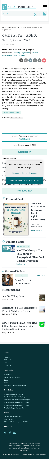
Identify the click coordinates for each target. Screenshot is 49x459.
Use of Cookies (35, 446)
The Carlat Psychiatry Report (13, 394)
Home (4, 27)
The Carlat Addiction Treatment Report (17, 400)
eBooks (6, 383)
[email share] (35, 60)
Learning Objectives (21, 52)
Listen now (39, 275)
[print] (39, 60)
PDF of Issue (19, 55)
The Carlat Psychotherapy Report (15, 408)
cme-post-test (16, 118)
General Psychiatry (14, 27)
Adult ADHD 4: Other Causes (23, 282)
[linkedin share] (30, 60)
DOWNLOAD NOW (24, 191)
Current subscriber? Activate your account (24, 180)
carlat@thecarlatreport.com (13, 416)
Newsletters (8, 374)
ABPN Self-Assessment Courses (15, 385)
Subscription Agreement (21, 446)
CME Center (8, 360)
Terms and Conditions (27, 443)
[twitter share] (21, 60)
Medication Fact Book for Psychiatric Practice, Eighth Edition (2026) (38, 211)
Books (6, 380)
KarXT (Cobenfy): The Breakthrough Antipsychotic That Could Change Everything (31, 255)
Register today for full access (24, 173)
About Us (7, 357)
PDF (44, 60)
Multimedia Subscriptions (12, 377)
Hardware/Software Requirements (23, 448)
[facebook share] (26, 60)
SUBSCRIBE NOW (24, 152)
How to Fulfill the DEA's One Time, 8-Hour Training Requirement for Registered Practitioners (19, 326)
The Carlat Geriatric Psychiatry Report (16, 405)
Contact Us (8, 365)
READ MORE (35, 230)
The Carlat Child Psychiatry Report (15, 397)
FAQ (5, 362)
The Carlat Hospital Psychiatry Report (16, 402)
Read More (20, 264)
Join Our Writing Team (13, 296)
